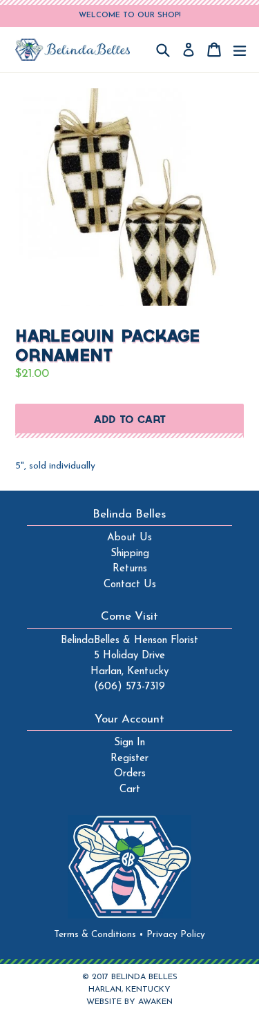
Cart (129, 790)
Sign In (129, 743)
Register (129, 759)
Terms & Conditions (99, 934)
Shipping (130, 554)
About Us (129, 538)
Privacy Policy (175, 934)
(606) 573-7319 (129, 687)
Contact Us (130, 585)
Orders (130, 774)
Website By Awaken (129, 1002)
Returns (130, 569)
